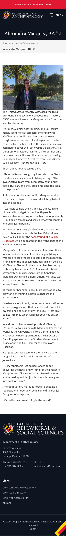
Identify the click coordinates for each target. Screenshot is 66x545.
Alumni (7, 502)
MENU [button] (59, 15)
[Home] (33, 428)
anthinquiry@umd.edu (47, 466)
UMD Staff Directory (14, 492)
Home (7, 43)
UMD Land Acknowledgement (19, 487)
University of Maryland (33, 4)
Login (33, 528)
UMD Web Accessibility (15, 497)
